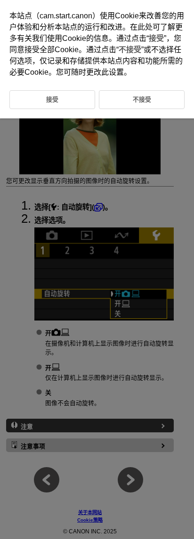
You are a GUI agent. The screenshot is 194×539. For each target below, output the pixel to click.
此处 (145, 27)
